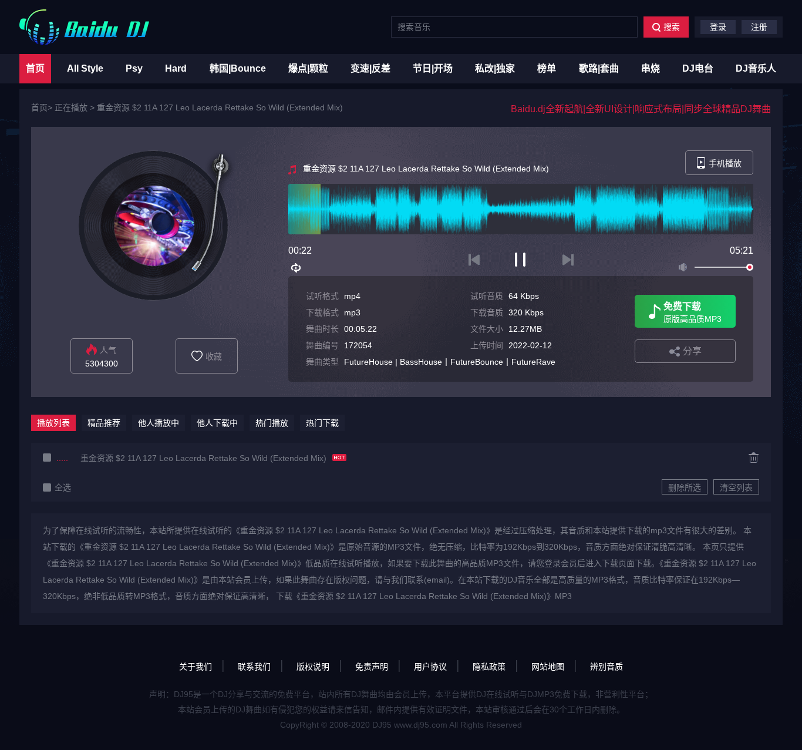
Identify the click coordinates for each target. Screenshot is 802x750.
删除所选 (684, 487)
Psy (134, 68)
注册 (759, 27)
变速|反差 (370, 68)
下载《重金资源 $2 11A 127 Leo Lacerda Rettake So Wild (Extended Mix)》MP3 (424, 596)
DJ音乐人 (756, 68)
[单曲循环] (296, 268)
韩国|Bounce (238, 68)
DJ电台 (697, 68)
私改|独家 (495, 68)
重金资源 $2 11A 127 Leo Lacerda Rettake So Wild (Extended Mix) (220, 107)
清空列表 (736, 487)
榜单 (546, 68)
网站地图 (547, 666)
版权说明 (312, 666)
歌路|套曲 (599, 68)
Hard (176, 68)
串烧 (650, 68)
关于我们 (195, 666)
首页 (35, 68)
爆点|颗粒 (308, 68)
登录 (718, 27)
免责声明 (371, 666)
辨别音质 (606, 666)
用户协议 (430, 666)
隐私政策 (489, 666)
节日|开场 (433, 68)
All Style (85, 68)
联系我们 (254, 666)
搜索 (671, 27)
